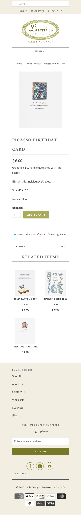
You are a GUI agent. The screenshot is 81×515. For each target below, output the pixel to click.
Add (53, 234)
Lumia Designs (33, 487)
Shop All (16, 376)
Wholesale (18, 400)
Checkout (55, 11)
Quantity (17, 207)
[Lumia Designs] (40, 32)
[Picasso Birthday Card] (40, 100)
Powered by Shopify (53, 487)
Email (63, 234)
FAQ (14, 415)
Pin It (42, 234)
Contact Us (19, 392)
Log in (23, 11)
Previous (20, 246)
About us (17, 384)
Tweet (20, 234)
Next (63, 246)
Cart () (40, 11)
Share (31, 234)
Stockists (17, 407)
